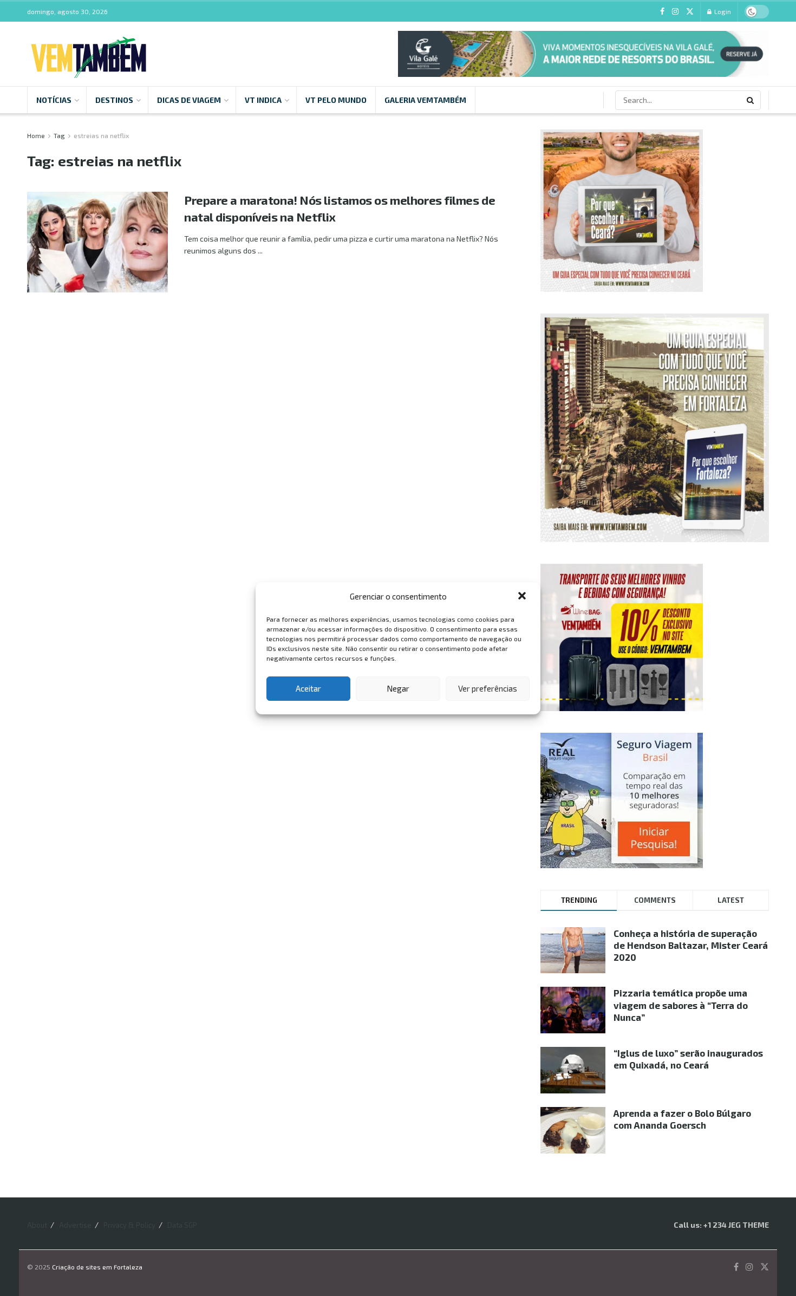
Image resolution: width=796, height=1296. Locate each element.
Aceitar (308, 688)
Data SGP (182, 1225)
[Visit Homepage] (88, 54)
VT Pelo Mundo (336, 100)
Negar (398, 688)
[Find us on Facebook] (662, 12)
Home (36, 135)
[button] (523, 596)
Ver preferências (487, 688)
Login (722, 11)
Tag (59, 135)
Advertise (75, 1225)
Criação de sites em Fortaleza (97, 1267)
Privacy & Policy (129, 1225)
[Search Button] (751, 100)
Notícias (53, 100)
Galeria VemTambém (425, 100)
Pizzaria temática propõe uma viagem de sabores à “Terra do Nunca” (681, 1004)
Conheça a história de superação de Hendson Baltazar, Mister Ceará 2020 (691, 945)
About (37, 1225)
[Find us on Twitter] (690, 12)
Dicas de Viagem (189, 100)
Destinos (114, 100)
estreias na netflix (101, 135)
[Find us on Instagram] (675, 12)
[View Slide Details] (583, 54)
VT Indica (263, 100)
